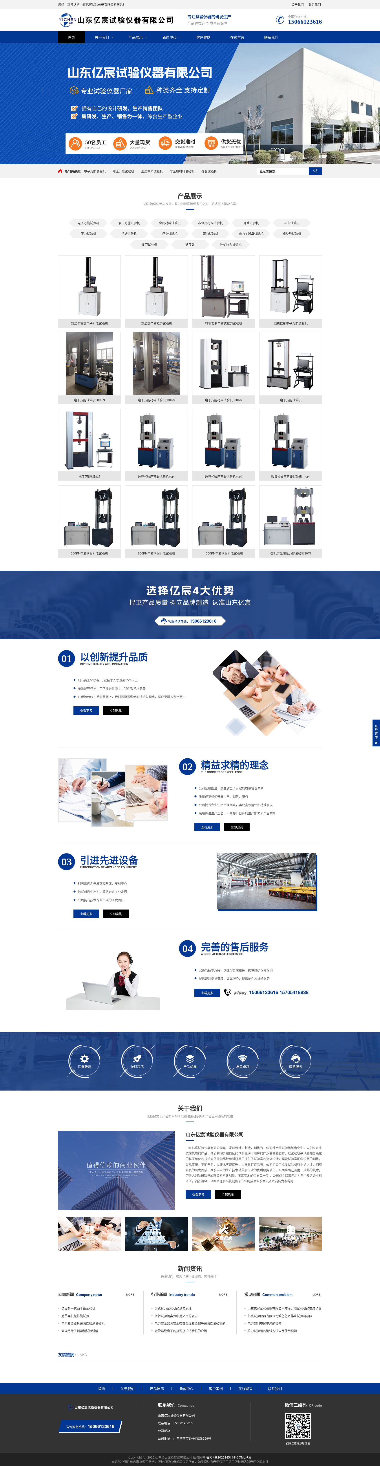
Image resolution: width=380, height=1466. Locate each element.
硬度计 (190, 244)
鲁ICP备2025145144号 (222, 1457)
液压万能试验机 (123, 171)
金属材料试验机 (152, 171)
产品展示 (136, 37)
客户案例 (203, 37)
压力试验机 (88, 233)
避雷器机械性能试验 (75, 1316)
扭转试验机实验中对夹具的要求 (176, 1316)
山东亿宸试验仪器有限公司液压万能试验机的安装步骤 (285, 1308)
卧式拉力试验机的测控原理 (173, 1308)
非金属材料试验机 (182, 171)
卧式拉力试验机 (230, 244)
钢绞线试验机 (292, 233)
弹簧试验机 (209, 171)
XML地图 (245, 1457)
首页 (71, 37)
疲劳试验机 (149, 244)
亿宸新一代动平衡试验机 (78, 1308)
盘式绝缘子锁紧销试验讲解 (79, 1330)
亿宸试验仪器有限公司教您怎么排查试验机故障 (280, 1316)
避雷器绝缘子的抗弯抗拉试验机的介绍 (181, 1330)
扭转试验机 (129, 233)
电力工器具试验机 (251, 233)
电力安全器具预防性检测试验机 (82, 1323)
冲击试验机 (292, 223)
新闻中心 (170, 37)
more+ (131, 1294)
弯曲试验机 (210, 233)
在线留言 (237, 37)
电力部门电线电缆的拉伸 (264, 1323)
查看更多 (86, 710)
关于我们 (297, 4)
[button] (185, 160)
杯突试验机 (169, 233)
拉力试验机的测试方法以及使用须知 (272, 1330)
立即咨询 (116, 710)
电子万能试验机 (95, 171)
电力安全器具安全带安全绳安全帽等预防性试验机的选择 (192, 1323)
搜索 (315, 171)
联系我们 (315, 4)
